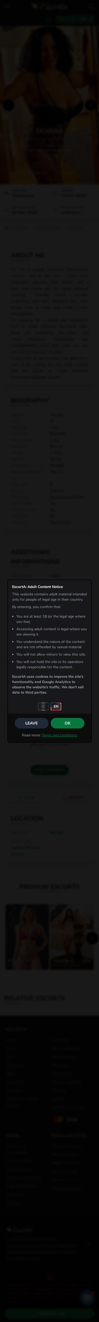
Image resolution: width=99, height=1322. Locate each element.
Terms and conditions (59, 735)
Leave (31, 723)
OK (67, 723)
